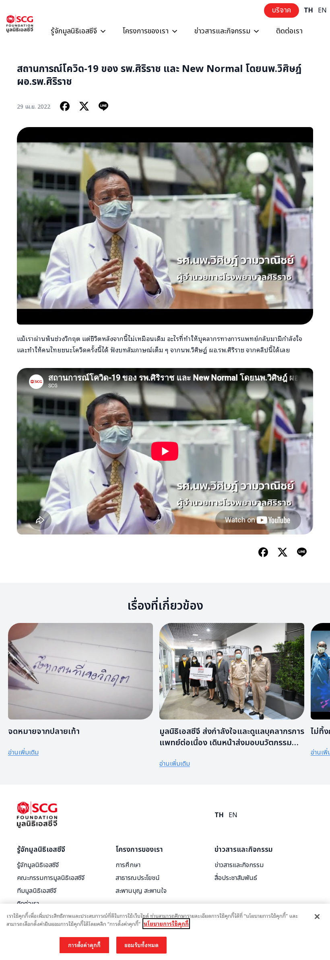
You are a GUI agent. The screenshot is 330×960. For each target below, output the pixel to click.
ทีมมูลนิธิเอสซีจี (36, 891)
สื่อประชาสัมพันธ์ (235, 878)
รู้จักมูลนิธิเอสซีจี (74, 31)
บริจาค (281, 10)
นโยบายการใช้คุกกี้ (166, 923)
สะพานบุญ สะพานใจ (141, 891)
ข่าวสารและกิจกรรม (222, 31)
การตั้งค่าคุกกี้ (84, 945)
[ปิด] (317, 916)
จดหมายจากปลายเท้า (44, 732)
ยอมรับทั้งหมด (141, 945)
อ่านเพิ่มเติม (23, 752)
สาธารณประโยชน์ (138, 878)
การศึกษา (128, 865)
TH (308, 10)
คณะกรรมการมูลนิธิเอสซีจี (51, 878)
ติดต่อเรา (289, 31)
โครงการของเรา (146, 31)
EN (322, 10)
